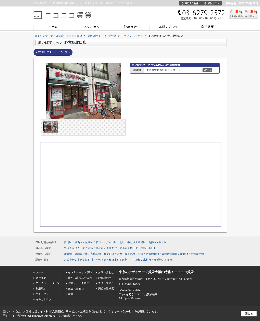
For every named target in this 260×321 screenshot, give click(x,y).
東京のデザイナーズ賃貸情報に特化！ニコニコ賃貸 (156, 272)
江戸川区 (111, 242)
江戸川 (89, 259)
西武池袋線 (152, 253)
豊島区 (142, 242)
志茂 (74, 247)
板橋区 (68, 242)
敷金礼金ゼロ (76, 288)
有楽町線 (109, 253)
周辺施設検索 (106, 288)
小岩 (79, 259)
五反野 (158, 259)
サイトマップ (43, 293)
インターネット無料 (80, 272)
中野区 (131, 242)
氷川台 (147, 259)
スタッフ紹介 (106, 283)
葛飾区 (152, 242)
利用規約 (41, 288)
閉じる (249, 313)
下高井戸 (111, 247)
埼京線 (184, 253)
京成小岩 (69, 259)
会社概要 (41, 277)
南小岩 (100, 247)
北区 (122, 242)
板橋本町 (114, 259)
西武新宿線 (197, 253)
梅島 (143, 247)
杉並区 (100, 242)
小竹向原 (101, 259)
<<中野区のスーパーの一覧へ (53, 52)
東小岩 (123, 247)
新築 (70, 293)
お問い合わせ (106, 272)
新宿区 (163, 242)
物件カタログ (43, 299)
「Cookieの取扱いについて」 (42, 315)
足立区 (89, 242)
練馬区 (78, 242)
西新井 (126, 259)
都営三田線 (136, 253)
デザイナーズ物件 (78, 283)
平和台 (168, 259)
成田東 (134, 247)
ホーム (39, 272)
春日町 (152, 247)
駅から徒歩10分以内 (80, 277)
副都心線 (122, 253)
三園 (82, 247)
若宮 (90, 247)
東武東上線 (81, 253)
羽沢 (66, 247)
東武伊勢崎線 (170, 253)
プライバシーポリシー (49, 283)
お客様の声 (104, 277)
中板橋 (137, 259)
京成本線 (95, 253)
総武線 (68, 253)
